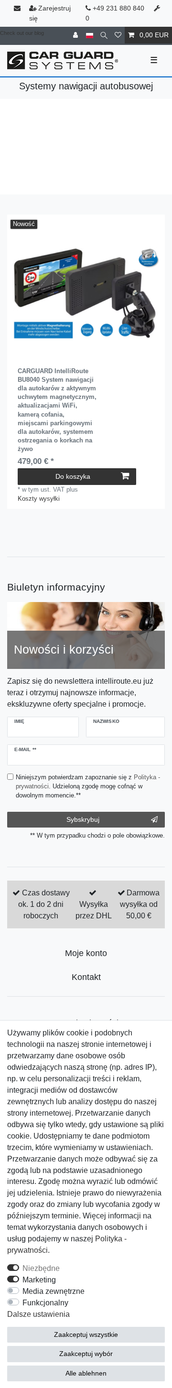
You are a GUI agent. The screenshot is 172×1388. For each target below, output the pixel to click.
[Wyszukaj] (104, 35)
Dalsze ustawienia (38, 1314)
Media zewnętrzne (53, 1291)
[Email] (18, 8)
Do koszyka (72, 476)
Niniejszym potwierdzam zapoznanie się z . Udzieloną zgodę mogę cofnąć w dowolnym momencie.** (88, 786)
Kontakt (86, 977)
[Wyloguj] (76, 35)
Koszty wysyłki (39, 498)
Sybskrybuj (82, 819)
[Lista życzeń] (118, 35)
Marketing (39, 1280)
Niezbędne (41, 1268)
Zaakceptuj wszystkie (86, 1334)
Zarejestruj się (50, 13)
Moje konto (86, 953)
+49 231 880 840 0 (115, 13)
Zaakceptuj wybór (86, 1353)
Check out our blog (22, 33)
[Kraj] (90, 35)
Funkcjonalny (45, 1303)
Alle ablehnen (86, 1373)
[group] (86, 293)
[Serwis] (157, 8)
